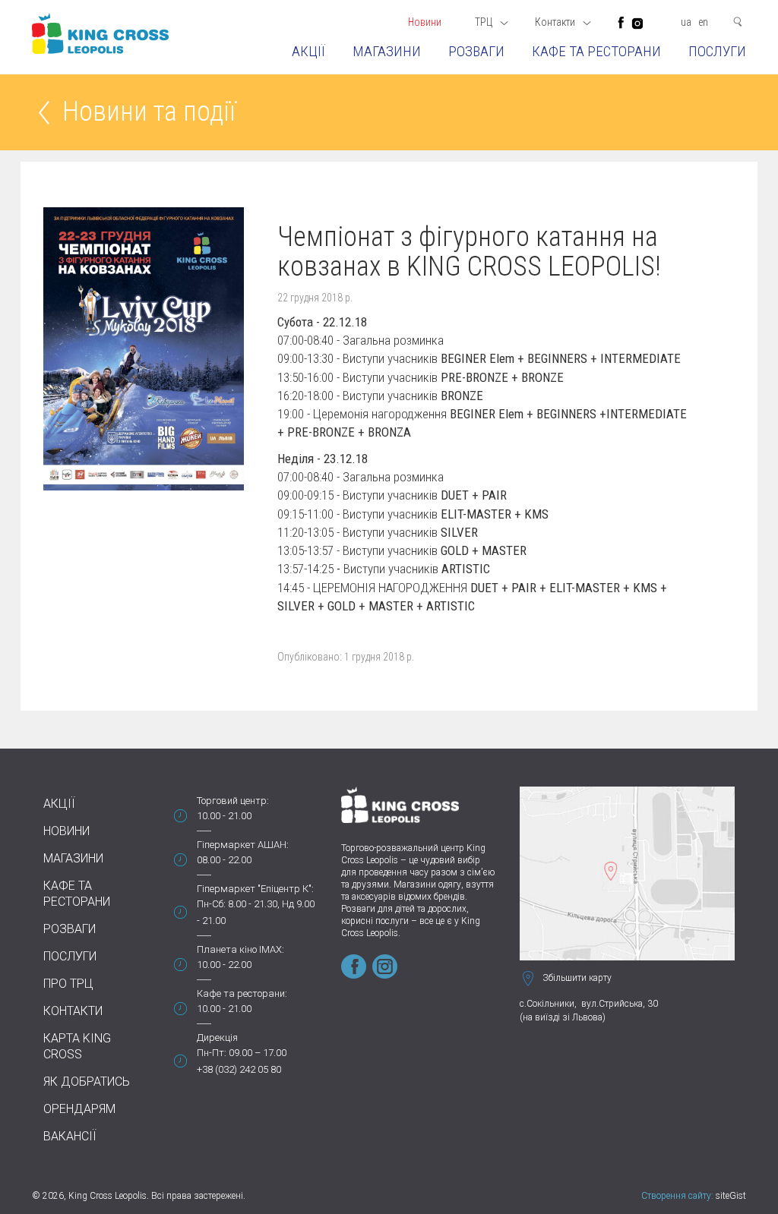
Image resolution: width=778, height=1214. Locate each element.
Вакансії (69, 1136)
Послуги (717, 51)
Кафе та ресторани (596, 51)
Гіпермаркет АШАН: (243, 844)
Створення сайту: (677, 1195)
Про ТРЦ (68, 983)
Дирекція (217, 1037)
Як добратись (86, 1081)
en (703, 22)
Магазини (387, 51)
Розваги (476, 51)
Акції (308, 51)
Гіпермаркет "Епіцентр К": (255, 888)
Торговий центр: (233, 800)
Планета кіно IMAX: (240, 949)
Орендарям (79, 1109)
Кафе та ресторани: (242, 993)
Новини (424, 22)
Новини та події (149, 112)
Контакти (73, 1011)
